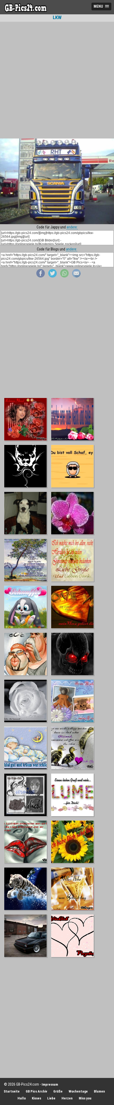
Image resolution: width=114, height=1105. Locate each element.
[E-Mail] (76, 276)
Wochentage (78, 1091)
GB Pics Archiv (36, 1091)
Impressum (50, 1084)
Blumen (99, 1091)
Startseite (12, 1091)
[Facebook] (40, 276)
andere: (72, 227)
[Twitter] (52, 276)
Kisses (36, 1098)
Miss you (85, 1098)
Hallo (21, 1098)
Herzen (67, 1098)
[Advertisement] (57, 80)
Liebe (51, 1098)
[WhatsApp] (64, 276)
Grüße (58, 1091)
